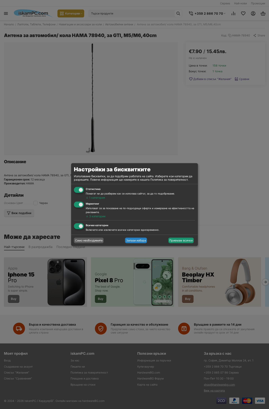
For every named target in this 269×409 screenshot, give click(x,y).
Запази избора (136, 240)
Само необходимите (89, 240)
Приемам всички (181, 240)
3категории (95, 216)
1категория (95, 197)
